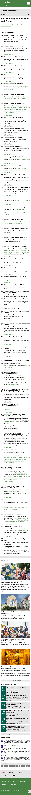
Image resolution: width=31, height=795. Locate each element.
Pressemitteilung (9, 43)
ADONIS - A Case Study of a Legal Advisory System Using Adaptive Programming (17, 280)
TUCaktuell (4, 561)
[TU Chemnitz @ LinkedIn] (13, 766)
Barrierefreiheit (13, 784)
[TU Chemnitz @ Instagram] (8, 766)
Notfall (3, 772)
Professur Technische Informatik (13, 491)
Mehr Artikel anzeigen (16, 680)
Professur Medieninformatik (14, 384)
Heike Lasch (4, 792)
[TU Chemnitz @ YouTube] (28, 766)
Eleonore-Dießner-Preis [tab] (18, 24)
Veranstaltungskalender (9, 734)
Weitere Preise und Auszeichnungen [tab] (10, 28)
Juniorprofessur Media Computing (12, 440)
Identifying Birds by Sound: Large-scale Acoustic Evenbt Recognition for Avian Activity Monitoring (16, 87)
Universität (4, 775)
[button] (27, 3)
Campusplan (19, 772)
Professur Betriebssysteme (13, 396)
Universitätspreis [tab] (6, 24)
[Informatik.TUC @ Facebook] (3, 766)
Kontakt (11, 772)
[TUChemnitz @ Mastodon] (23, 766)
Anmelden (4, 781)
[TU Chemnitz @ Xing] (18, 766)
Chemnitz (13, 775)
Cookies (4, 784)
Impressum (13, 781)
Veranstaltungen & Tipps (8, 684)
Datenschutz (22, 781)
